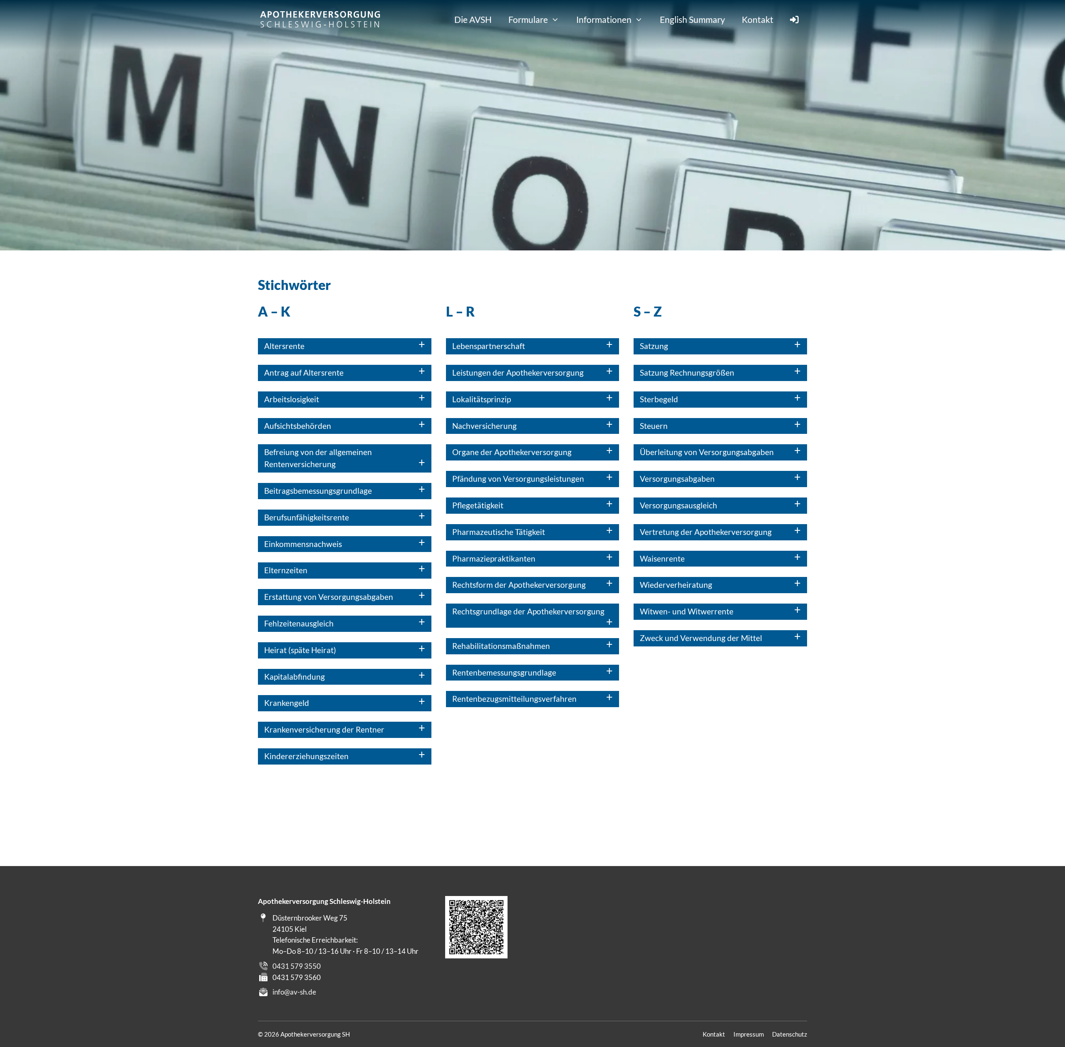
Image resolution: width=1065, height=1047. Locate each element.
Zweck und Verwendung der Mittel (701, 638)
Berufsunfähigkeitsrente (306, 517)
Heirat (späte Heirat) (300, 650)
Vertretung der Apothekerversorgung (706, 532)
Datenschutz (789, 1034)
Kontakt (757, 19)
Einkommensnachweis (303, 544)
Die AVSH (473, 19)
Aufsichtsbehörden (297, 426)
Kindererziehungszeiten (306, 756)
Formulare (528, 19)
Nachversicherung (484, 426)
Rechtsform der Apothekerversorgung (519, 584)
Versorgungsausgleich (678, 505)
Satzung (654, 346)
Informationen (604, 19)
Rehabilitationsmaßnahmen (501, 646)
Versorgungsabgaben (677, 478)
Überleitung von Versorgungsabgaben (707, 452)
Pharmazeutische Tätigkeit (498, 532)
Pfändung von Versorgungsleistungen (518, 478)
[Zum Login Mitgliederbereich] (794, 19)
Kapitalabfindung (294, 676)
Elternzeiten (285, 570)
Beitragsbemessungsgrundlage (318, 490)
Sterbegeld (659, 399)
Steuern (654, 426)
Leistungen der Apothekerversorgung (518, 372)
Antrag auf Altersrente (304, 372)
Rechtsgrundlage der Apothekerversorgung (528, 611)
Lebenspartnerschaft (488, 346)
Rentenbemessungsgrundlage (504, 672)
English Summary (692, 19)
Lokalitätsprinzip (481, 399)
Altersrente (284, 346)
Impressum (748, 1034)
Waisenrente (662, 558)
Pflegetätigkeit (477, 505)
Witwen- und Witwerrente (686, 611)
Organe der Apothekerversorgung (512, 452)
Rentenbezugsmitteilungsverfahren (514, 698)
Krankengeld (286, 703)
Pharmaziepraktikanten (493, 558)
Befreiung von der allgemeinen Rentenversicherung (318, 458)
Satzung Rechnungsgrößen (687, 372)
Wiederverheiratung (676, 584)
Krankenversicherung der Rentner (324, 729)
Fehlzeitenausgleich (299, 623)
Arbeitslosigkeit (291, 399)
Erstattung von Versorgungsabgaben (328, 596)
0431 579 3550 (296, 966)
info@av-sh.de (294, 992)
